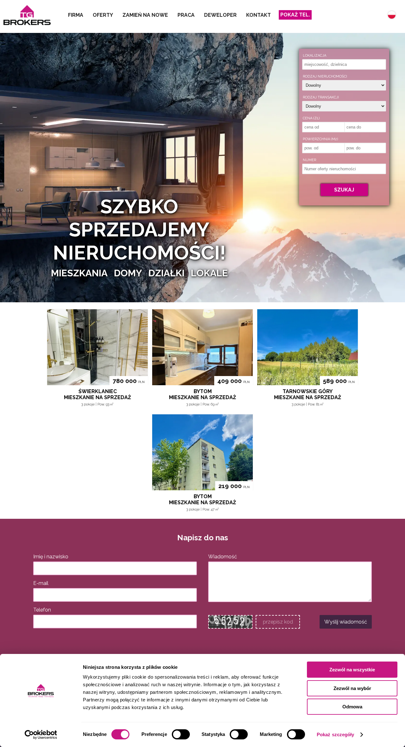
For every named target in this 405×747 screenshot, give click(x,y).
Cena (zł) (311, 118)
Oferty (103, 15)
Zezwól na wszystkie (352, 669)
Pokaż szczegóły (335, 734)
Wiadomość (222, 557)
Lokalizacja (314, 55)
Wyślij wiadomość (345, 622)
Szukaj (344, 190)
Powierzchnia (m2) (320, 139)
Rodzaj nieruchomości (325, 76)
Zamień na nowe (145, 15)
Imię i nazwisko (50, 557)
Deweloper (220, 15)
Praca (186, 15)
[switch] (181, 734)
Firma (75, 15)
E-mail (40, 583)
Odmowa (352, 706)
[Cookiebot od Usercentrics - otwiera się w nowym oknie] (41, 734)
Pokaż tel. (295, 15)
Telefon (42, 610)
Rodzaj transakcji (321, 97)
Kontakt (258, 15)
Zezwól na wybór (352, 688)
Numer (309, 160)
